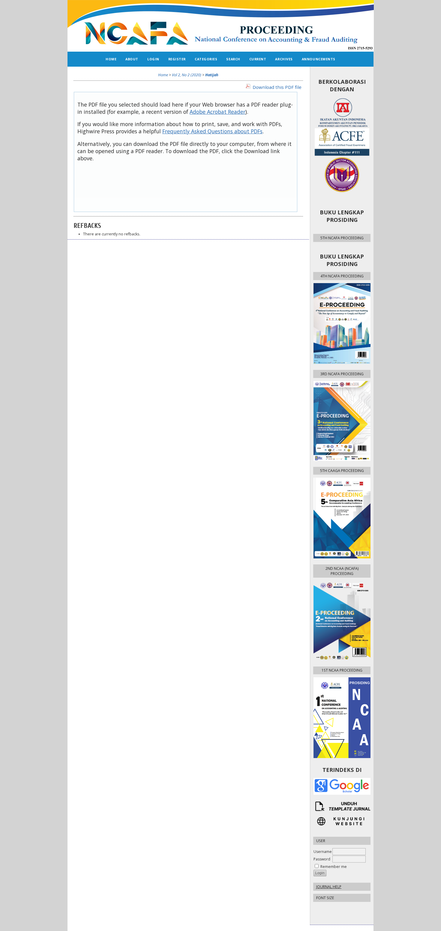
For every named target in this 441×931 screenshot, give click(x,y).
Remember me (333, 866)
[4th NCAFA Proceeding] (341, 323)
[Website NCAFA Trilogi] (341, 821)
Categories (206, 59)
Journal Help (328, 886)
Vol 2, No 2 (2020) (186, 74)
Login (153, 59)
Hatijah (211, 74)
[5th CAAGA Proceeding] (341, 518)
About (131, 59)
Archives (283, 59)
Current (257, 59)
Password (322, 859)
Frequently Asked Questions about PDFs (212, 131)
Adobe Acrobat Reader (217, 111)
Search (233, 59)
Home (111, 59)
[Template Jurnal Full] (341, 806)
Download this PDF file (277, 87)
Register (177, 59)
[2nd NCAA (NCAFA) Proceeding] (341, 620)
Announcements (318, 59)
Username (323, 851)
